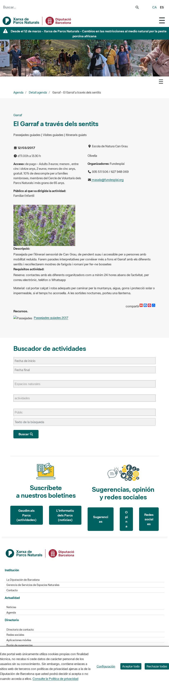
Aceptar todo (131, 666)
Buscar (24, 434)
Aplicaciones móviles (18, 640)
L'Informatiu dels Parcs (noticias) (65, 515)
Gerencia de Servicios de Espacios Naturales (32, 585)
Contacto (12, 590)
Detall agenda (38, 92)
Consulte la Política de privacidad (55, 679)
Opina (126, 519)
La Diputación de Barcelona (23, 580)
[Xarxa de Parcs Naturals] (37, 21)
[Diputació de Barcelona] (40, 553)
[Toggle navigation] (162, 20)
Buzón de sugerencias (19, 645)
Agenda (18, 92)
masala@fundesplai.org (107, 180)
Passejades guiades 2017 (51, 318)
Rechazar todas (157, 666)
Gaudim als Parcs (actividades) (26, 515)
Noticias (11, 607)
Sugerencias (100, 519)
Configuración (106, 666)
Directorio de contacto (20, 629)
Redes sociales (149, 519)
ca (154, 7)
